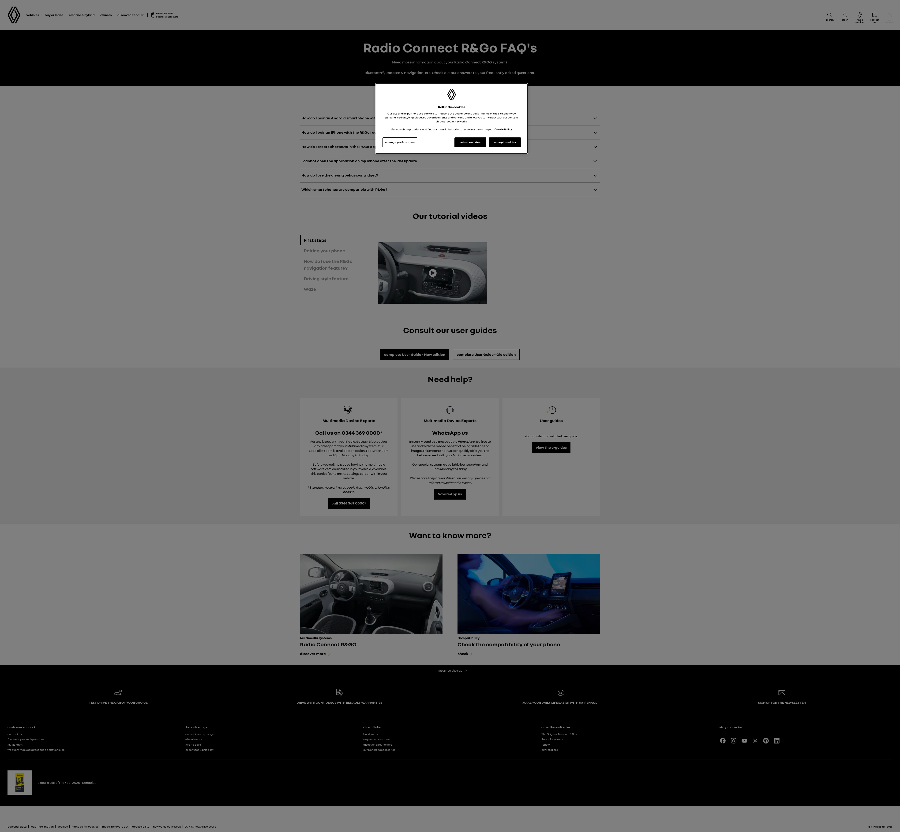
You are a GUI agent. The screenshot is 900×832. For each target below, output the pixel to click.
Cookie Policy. (503, 129)
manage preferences (400, 142)
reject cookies (470, 142)
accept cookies (505, 142)
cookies (429, 113)
